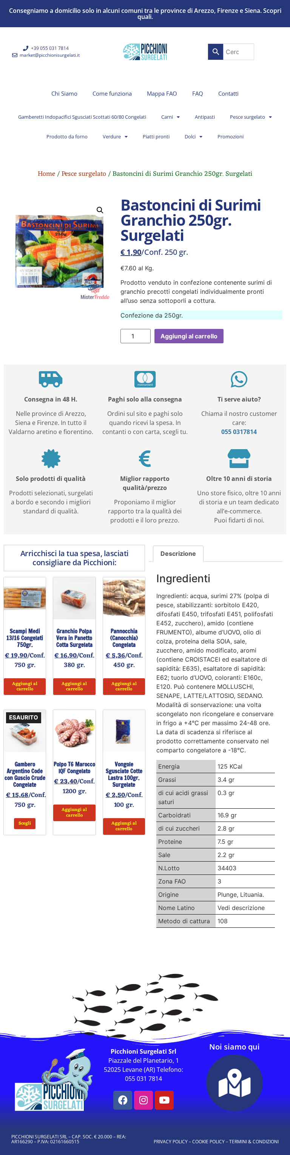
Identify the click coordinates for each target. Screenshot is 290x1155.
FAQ (197, 93)
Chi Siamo (64, 93)
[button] (100, 210)
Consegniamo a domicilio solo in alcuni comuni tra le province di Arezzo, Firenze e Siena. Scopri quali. (145, 13)
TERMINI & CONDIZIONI (254, 1141)
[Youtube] (164, 1100)
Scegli (25, 823)
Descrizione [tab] (178, 553)
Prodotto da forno (67, 136)
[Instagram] (143, 1100)
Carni (167, 116)
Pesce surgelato (247, 116)
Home (46, 174)
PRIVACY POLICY (171, 1141)
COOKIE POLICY (208, 1141)
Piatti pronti (156, 136)
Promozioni (231, 136)
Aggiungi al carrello (189, 336)
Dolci (190, 136)
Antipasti (205, 116)
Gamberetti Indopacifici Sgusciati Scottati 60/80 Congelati (82, 116)
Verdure (112, 136)
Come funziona (112, 93)
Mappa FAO (162, 93)
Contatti (228, 93)
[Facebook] (122, 1100)
